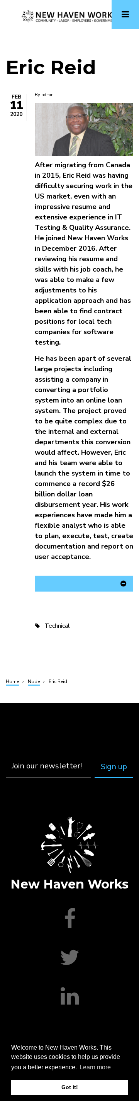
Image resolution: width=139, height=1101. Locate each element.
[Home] (69, 15)
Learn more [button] (95, 1067)
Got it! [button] (69, 1087)
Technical (57, 626)
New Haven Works (69, 884)
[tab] (84, 585)
